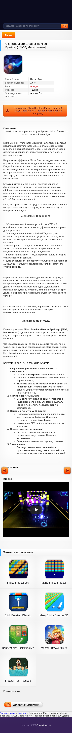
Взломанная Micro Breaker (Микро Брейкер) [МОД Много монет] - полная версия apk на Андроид (38, 111)
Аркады (34, 86)
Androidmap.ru (44, 725)
